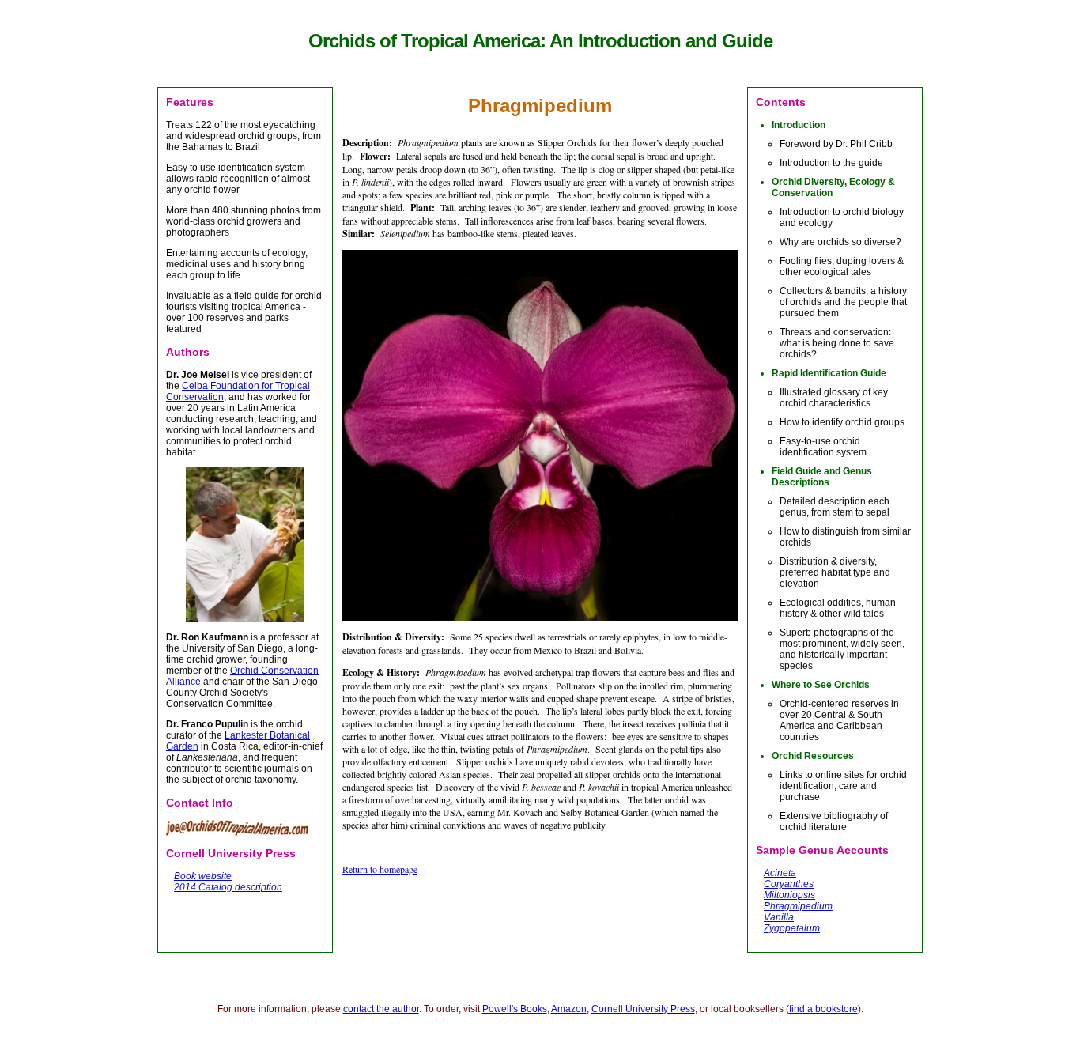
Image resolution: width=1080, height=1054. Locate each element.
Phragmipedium (798, 906)
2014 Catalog (203, 887)
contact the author (381, 1008)
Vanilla (779, 917)
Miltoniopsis (789, 895)
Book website (203, 876)
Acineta (780, 872)
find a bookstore (823, 1008)
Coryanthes (789, 884)
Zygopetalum (792, 928)
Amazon (569, 1008)
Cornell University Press (643, 1008)
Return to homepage (379, 869)
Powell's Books (514, 1008)
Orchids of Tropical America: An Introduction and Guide (540, 40)
